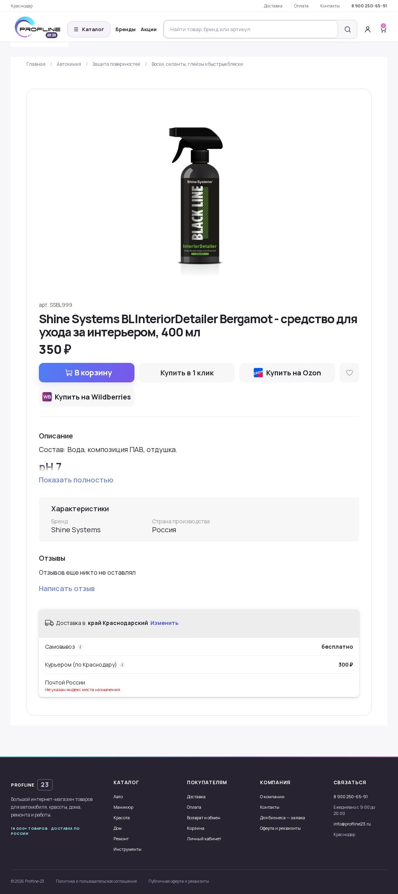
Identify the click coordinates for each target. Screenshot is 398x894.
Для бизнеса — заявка (282, 817)
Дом (117, 828)
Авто (118, 796)
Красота (121, 817)
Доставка (273, 6)
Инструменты (127, 849)
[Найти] (347, 29)
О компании (272, 796)
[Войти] (368, 29)
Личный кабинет (204, 838)
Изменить (164, 623)
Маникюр (123, 807)
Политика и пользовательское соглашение (96, 881)
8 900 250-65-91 (369, 6)
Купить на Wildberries (93, 396)
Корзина (195, 828)
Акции (149, 29)
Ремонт (121, 838)
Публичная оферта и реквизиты (178, 881)
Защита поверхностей (116, 64)
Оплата (301, 6)
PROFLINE (30, 784)
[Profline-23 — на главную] (39, 29)
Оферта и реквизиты (280, 828)
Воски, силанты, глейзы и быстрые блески (197, 64)
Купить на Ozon (293, 372)
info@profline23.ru (352, 824)
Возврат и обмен (203, 817)
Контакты (330, 6)
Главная (35, 64)
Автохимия (69, 64)
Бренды (125, 29)
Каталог (89, 29)
